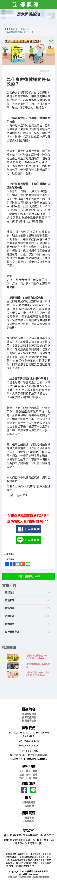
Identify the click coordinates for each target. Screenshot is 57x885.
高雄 (35, 778)
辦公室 (28, 830)
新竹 (28, 774)
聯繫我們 (28, 728)
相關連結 (28, 784)
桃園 (21, 774)
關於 (28, 798)
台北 (21, 771)
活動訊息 (9, 616)
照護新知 (24, 29)
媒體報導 (9, 624)
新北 (28, 771)
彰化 (21, 778)
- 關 (28, 802)
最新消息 (9, 592)
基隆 (35, 771)
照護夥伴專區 (12, 632)
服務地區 (28, 766)
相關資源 (28, 813)
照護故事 (9, 608)
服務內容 (28, 709)
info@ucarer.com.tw (28, 745)
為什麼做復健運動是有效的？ (20, 32)
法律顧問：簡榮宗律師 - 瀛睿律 (28, 877)
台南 (28, 778)
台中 (35, 774)
